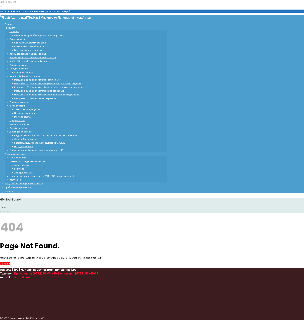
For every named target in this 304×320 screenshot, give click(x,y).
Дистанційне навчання (21, 131)
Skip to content (8, 1)
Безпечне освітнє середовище (29, 50)
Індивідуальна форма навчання (30, 42)
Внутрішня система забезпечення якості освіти (33, 57)
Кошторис (19, 168)
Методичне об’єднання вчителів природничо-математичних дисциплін (49, 87)
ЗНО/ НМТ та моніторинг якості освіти (28, 61)
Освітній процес (17, 39)
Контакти (9, 191)
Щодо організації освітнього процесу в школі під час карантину (45, 135)
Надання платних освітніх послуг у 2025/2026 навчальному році (42, 176)
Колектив (14, 31)
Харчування (15, 179)
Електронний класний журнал (29, 46)
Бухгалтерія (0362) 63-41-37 (77, 273)
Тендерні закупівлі (23, 172)
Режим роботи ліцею (20, 124)
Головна (9, 24)
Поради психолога (19, 102)
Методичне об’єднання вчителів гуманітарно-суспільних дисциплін (47, 83)
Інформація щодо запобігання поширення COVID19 (39, 142)
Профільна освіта (18, 64)
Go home (5, 263)
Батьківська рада (18, 157)
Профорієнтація (17, 120)
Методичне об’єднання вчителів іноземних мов (37, 79)
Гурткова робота (22, 116)
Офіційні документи (19, 128)
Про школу (10, 27)
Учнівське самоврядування (27, 109)
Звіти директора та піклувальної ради (28, 53)
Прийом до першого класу (18, 187)
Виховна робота (17, 105)
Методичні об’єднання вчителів (25, 76)
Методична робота (19, 68)
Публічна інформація (15, 153)
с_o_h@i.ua (21, 277)
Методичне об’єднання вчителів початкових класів (39, 90)
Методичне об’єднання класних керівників (35, 98)
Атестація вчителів (23, 72)
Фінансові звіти (21, 165)
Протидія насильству (24, 113)
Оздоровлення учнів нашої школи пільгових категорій (36, 150)
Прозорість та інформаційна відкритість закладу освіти (37, 35)
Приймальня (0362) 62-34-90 (35, 273)
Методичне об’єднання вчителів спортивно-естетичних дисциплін (47, 94)
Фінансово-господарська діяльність (27, 161)
